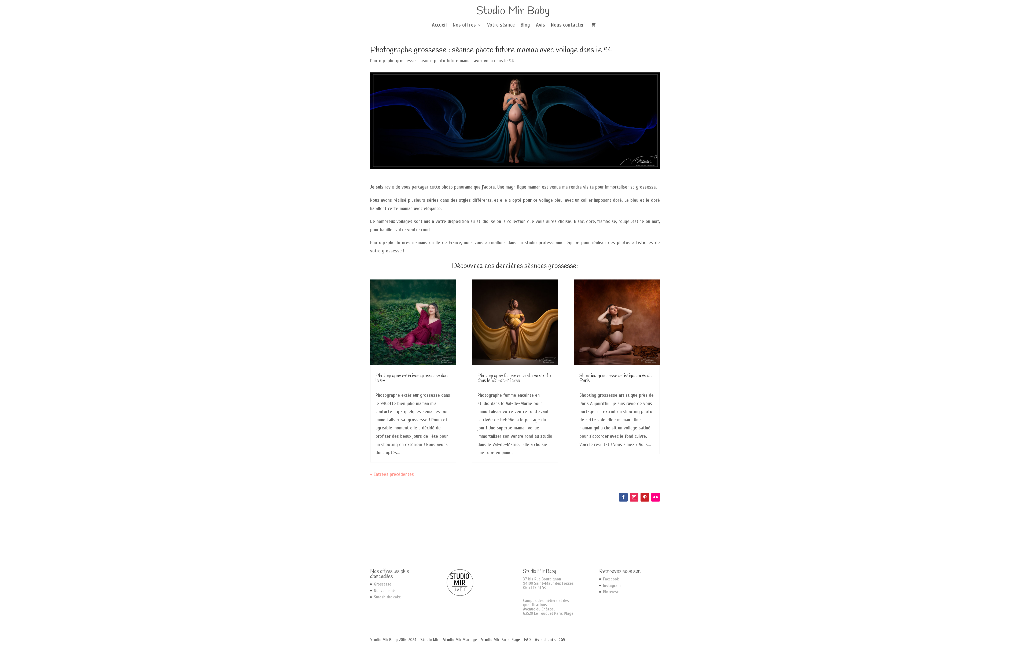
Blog (525, 25)
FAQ (527, 639)
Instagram (612, 585)
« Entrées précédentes (392, 474)
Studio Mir (429, 639)
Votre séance (501, 25)
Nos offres (464, 25)
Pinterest (611, 592)
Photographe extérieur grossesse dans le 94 (413, 378)
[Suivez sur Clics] (655, 497)
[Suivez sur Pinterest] (645, 497)
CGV (561, 639)
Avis (540, 25)
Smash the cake (387, 597)
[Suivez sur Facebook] (623, 497)
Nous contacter (567, 25)
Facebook (611, 579)
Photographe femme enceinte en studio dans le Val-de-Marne (514, 378)
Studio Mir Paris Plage (500, 639)
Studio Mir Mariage (460, 639)
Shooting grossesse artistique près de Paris (615, 378)
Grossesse (382, 584)
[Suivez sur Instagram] (634, 497)
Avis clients (545, 639)
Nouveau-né (384, 590)
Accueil (439, 25)
